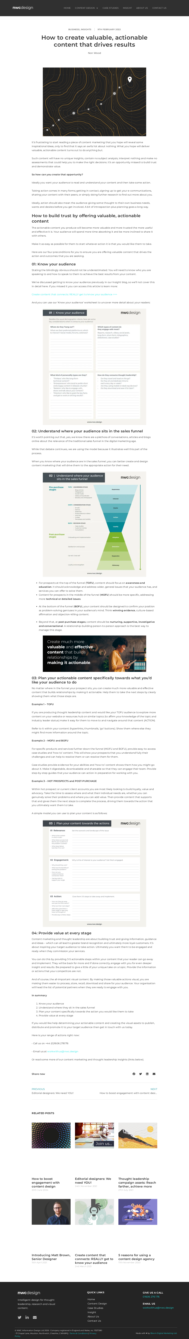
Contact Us (159, 8)
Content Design (85, 8)
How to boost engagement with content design (46, 1182)
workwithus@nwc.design (62, 1051)
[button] (134, 1074)
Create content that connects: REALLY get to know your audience (94, 1259)
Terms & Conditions (79, 1333)
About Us (142, 8)
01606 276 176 (151, 1296)
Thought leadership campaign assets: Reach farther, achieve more (137, 1182)
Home (67, 8)
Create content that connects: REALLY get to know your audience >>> (74, 294)
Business (74, 29)
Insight (127, 8)
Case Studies (111, 8)
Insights (86, 29)
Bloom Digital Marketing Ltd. (163, 1333)
